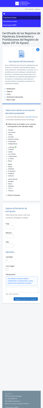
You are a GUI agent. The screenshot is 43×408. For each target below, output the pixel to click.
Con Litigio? (10, 266)
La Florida (11, 147)
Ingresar (37, 9)
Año (7, 242)
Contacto (8, 394)
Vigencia (9, 91)
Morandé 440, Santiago (14, 396)
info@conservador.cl (13, 401)
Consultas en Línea (10, 21)
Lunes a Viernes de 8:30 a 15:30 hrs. (18, 403)
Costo (9, 94)
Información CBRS (9, 25)
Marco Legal (11, 100)
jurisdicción (31, 117)
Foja (7, 224)
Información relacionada (15, 97)
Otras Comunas (14, 195)
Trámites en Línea (9, 18)
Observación (10, 274)
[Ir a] (22, 3)
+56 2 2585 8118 (12, 398)
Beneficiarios (11, 89)
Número (9, 233)
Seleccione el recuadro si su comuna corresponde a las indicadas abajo (21, 125)
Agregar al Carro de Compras (25, 299)
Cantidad (9, 257)
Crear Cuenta (29, 9)
